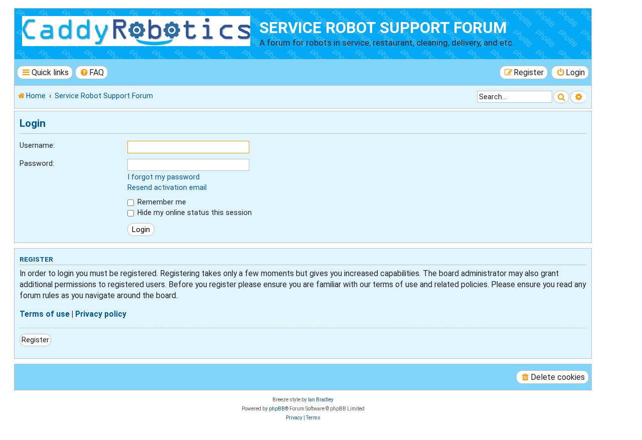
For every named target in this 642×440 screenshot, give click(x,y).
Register (35, 339)
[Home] (138, 29)
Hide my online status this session (193, 212)
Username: (37, 145)
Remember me (160, 202)
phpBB (277, 408)
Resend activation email (167, 187)
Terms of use (45, 314)
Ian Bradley (321, 399)
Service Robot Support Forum (383, 28)
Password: (37, 163)
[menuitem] (91, 72)
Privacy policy (100, 314)
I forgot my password (163, 177)
